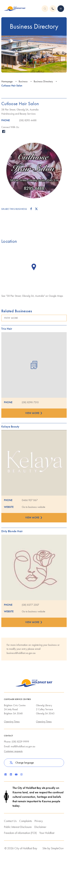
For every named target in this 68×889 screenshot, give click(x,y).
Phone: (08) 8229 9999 (16, 741)
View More (11, 317)
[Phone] (60, 8)
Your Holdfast (46, 833)
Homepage (7, 81)
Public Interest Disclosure (18, 827)
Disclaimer (40, 827)
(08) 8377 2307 (30, 605)
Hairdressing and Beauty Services (18, 113)
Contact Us (10, 821)
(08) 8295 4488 (27, 120)
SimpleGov (57, 848)
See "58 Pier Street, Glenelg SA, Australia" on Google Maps (32, 296)
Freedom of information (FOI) (20, 833)
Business (23, 81)
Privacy (38, 821)
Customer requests (13, 751)
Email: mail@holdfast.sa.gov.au (19, 746)
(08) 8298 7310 (30, 402)
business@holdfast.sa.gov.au (21, 653)
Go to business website (33, 507)
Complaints (25, 821)
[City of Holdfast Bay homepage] (14, 9)
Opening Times (12, 721)
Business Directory (43, 81)
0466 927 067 (30, 500)
